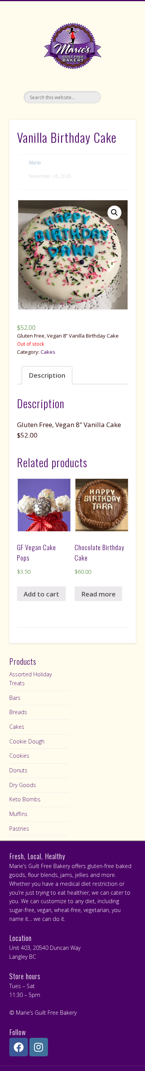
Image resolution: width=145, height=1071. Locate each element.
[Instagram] (38, 1047)
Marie (35, 162)
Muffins (18, 814)
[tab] (47, 375)
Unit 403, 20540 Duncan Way (44, 947)
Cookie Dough (26, 741)
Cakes (48, 351)
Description (47, 375)
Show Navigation (117, 69)
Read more (98, 594)
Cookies (19, 755)
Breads (18, 712)
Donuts (18, 770)
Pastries (19, 828)
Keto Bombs (25, 799)
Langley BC (22, 956)
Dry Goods (22, 785)
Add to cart (41, 594)
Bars (14, 697)
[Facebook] (18, 1047)
